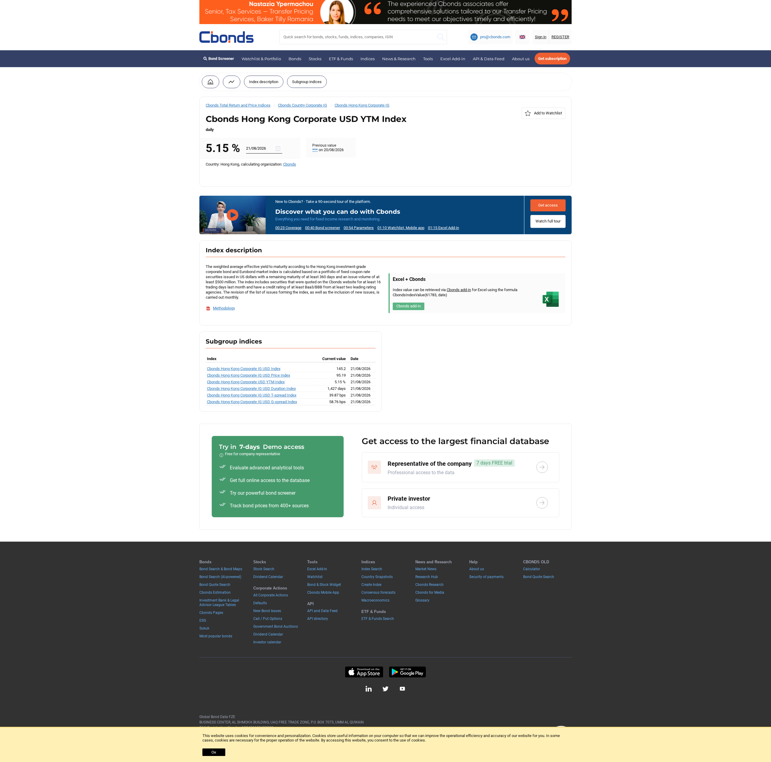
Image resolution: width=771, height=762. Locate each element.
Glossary (422, 600)
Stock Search (263, 569)
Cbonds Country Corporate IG (302, 105)
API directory (317, 619)
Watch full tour (547, 221)
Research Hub (426, 577)
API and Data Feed (322, 611)
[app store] (364, 672)
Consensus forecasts (378, 592)
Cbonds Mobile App (323, 592)
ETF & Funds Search (377, 619)
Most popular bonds (215, 636)
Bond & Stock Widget (324, 585)
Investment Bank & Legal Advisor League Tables (219, 602)
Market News (425, 569)
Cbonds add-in (459, 290)
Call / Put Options (267, 619)
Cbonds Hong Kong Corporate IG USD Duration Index (251, 388)
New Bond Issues (267, 611)
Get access (548, 205)
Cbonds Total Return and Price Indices (238, 105)
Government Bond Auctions (275, 626)
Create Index (371, 585)
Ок (213, 752)
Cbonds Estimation (215, 592)
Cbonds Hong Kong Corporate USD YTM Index (246, 382)
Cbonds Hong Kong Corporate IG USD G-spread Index (252, 402)
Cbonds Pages (211, 613)
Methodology (224, 308)
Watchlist (315, 577)
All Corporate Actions (270, 595)
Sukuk (204, 628)
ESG (202, 620)
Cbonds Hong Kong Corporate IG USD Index (243, 368)
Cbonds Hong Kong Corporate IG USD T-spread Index (251, 395)
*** (315, 150)
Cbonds (289, 164)
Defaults (260, 603)
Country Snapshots (377, 577)
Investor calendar (267, 642)
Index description (263, 81)
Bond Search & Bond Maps (220, 569)
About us (520, 58)
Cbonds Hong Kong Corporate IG (362, 105)
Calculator (531, 569)
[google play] (407, 672)
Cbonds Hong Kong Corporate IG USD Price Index (248, 375)
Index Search (371, 569)
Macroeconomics (375, 600)
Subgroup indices (307, 81)
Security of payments (486, 577)
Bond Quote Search (214, 585)
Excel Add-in (452, 58)
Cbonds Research (429, 585)
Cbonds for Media (429, 592)
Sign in (540, 37)
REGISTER (560, 37)
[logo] (226, 37)
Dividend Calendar (268, 577)
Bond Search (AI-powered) (220, 577)
